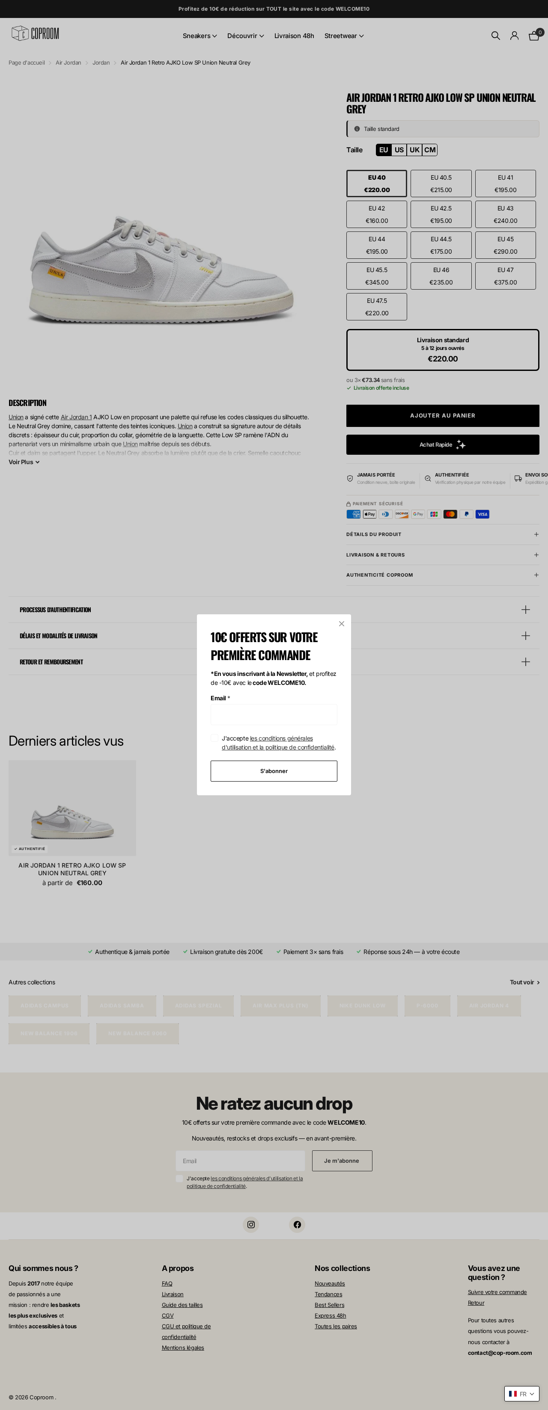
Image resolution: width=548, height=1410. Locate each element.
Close (341, 623)
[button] (522, 1393)
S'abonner (274, 770)
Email (220, 698)
